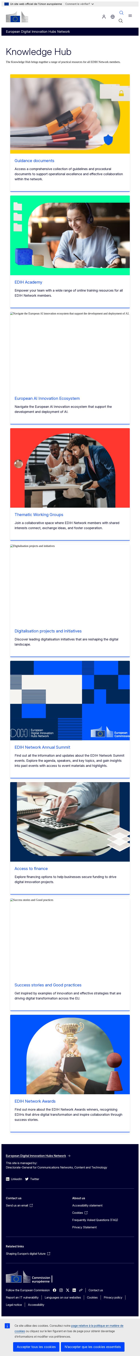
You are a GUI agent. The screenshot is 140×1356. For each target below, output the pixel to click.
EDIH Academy (28, 282)
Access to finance (31, 868)
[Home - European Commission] (17, 16)
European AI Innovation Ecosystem (47, 398)
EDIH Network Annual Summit (42, 747)
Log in (104, 17)
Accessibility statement (87, 1205)
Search (121, 13)
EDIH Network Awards (35, 1101)
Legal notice (14, 1305)
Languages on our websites (63, 1297)
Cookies (92, 1297)
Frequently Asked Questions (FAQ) (95, 1220)
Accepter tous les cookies (36, 1347)
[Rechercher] (121, 21)
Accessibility (36, 1305)
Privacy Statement (84, 1227)
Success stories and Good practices (48, 985)
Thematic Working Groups (39, 514)
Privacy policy (113, 1297)
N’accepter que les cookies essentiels (93, 1347)
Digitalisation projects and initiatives (48, 631)
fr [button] (113, 17)
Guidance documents (34, 160)
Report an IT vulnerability (22, 1297)
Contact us (96, 1290)
